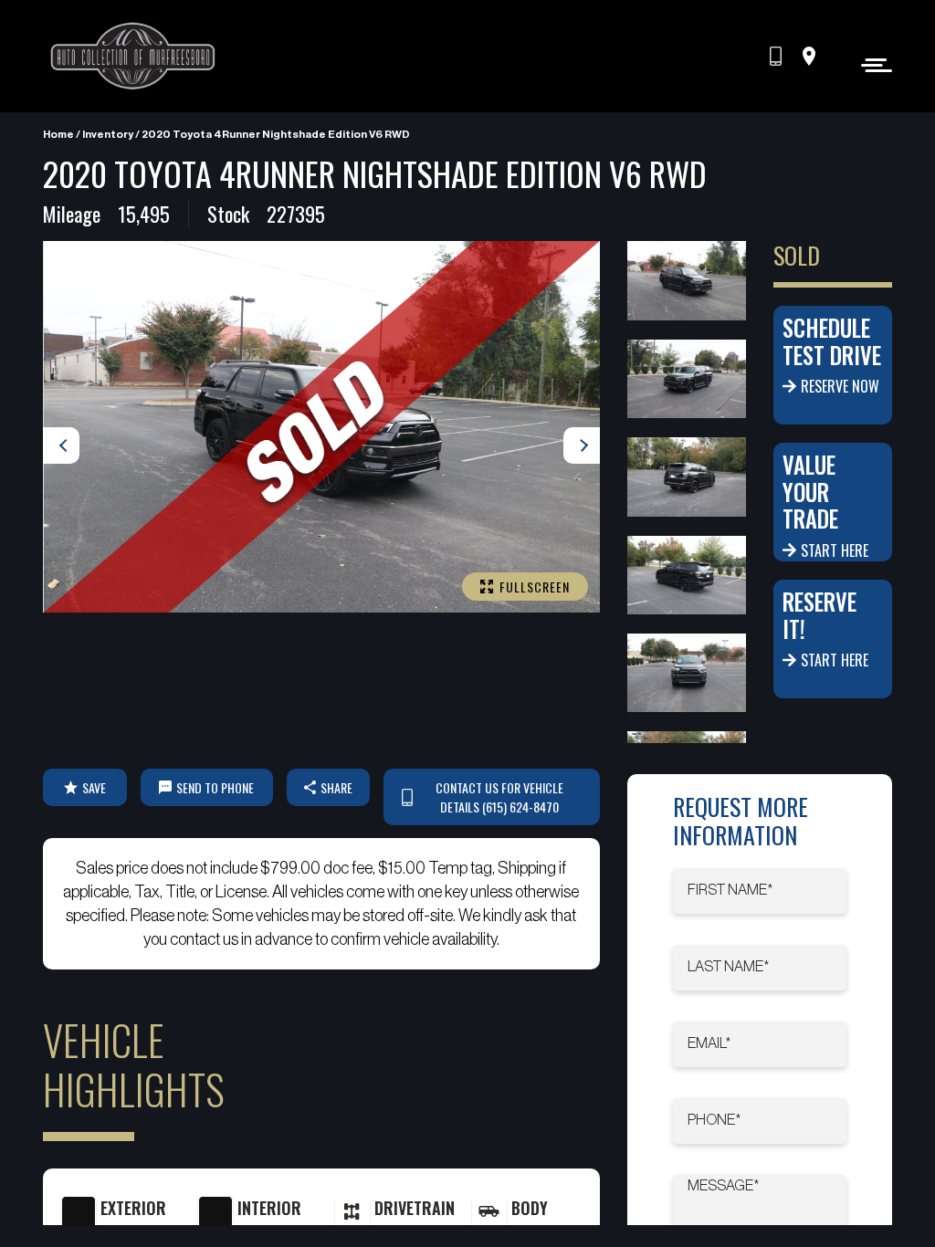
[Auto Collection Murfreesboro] (134, 56)
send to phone (215, 787)
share (336, 787)
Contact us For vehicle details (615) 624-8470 (499, 797)
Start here (834, 550)
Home (58, 134)
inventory (107, 134)
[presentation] (61, 445)
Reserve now (840, 386)
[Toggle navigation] (871, 64)
